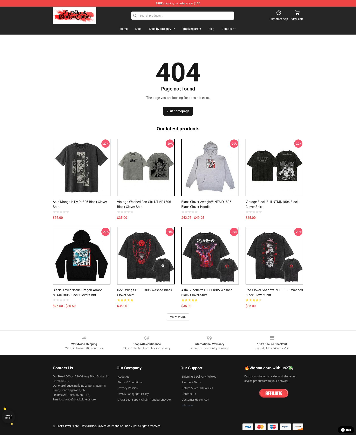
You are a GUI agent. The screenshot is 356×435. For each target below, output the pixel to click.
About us (123, 376)
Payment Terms (192, 382)
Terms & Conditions (130, 382)
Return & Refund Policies (197, 388)
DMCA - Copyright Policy (133, 394)
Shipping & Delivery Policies (199, 376)
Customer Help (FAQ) (195, 399)
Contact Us (189, 394)
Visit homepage (178, 111)
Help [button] (348, 429)
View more (178, 317)
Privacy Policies (128, 388)
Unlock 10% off (8, 417)
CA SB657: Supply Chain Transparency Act (145, 399)
